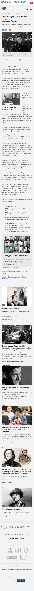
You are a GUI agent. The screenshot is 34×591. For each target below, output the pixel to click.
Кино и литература (17, 13)
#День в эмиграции (6, 401)
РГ (20, 60)
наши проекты (18, 528)
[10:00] (17, 407)
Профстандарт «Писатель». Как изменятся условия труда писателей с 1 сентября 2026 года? (16, 348)
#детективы (5, 319)
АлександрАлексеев (12, 267)
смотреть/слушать (26, 526)
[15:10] (17, 325)
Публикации (4, 447)
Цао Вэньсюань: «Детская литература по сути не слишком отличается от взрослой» (17, 429)
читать (17, 526)
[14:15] (17, 367)
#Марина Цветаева (6, 516)
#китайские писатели (7, 442)
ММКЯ (3, 405)
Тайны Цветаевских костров (12, 509)
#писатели (8, 361)
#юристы (4, 361)
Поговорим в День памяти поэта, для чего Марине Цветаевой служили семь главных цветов (15, 513)
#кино (3, 271)
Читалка (4, 286)
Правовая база (5, 324)
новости (11, 526)
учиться (11, 528)
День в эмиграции (6, 365)
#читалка (10, 319)
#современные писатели (17, 361)
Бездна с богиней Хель (10, 308)
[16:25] (17, 287)
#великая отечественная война (15, 271)
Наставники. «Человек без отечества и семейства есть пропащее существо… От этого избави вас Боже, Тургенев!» (17, 471)
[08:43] (17, 488)
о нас (26, 528)
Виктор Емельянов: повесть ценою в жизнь (15, 389)
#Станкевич (9, 482)
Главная (4, 277)
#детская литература (17, 442)
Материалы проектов (14, 277)
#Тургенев (4, 482)
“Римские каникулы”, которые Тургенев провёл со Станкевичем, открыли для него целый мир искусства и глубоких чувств (17, 478)
